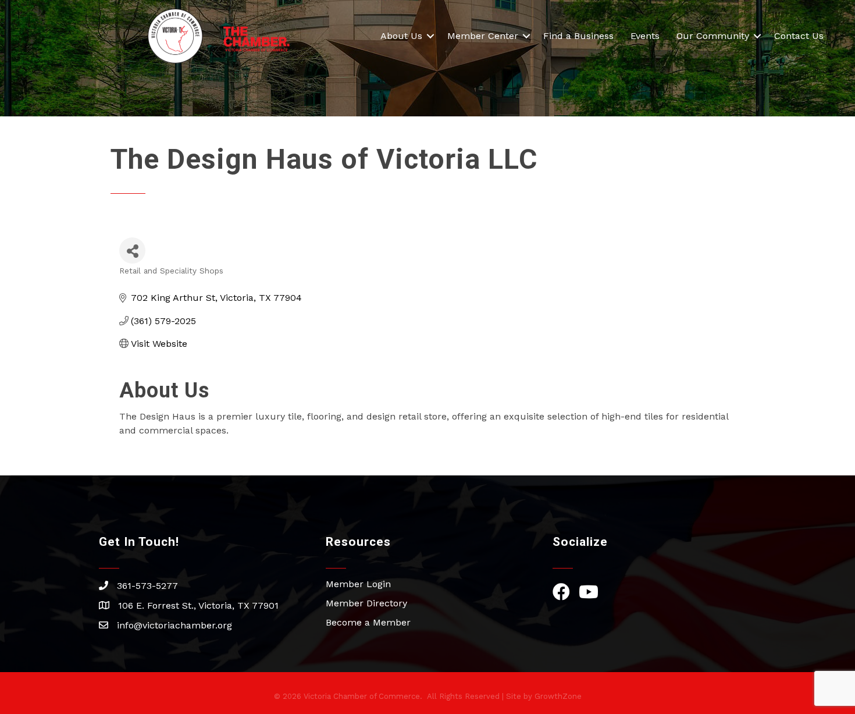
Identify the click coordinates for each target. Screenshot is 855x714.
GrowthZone (558, 696)
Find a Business (578, 35)
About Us (401, 35)
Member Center (482, 35)
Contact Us (799, 35)
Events (645, 35)
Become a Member (368, 622)
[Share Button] (132, 250)
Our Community (712, 35)
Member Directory (366, 603)
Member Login (358, 583)
